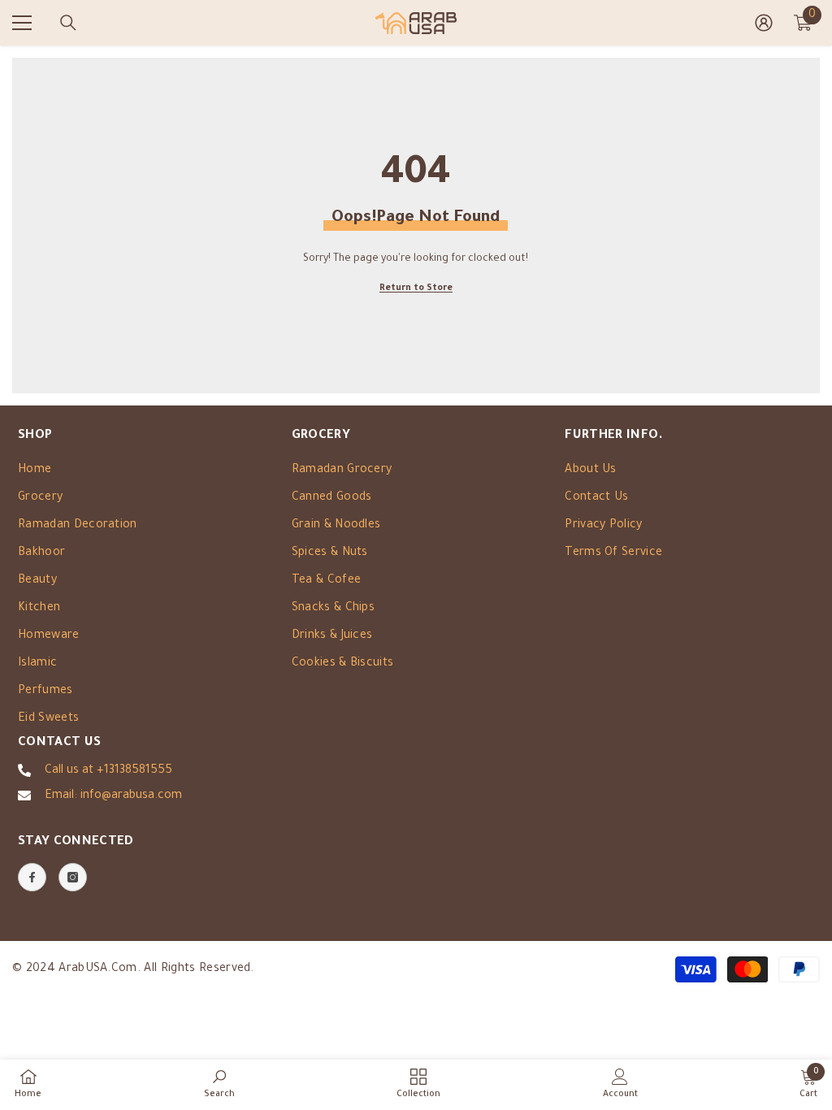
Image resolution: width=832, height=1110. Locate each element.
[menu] (22, 23)
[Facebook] (32, 877)
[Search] (68, 23)
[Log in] (763, 22)
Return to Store (416, 288)
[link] (219, 1084)
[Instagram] (72, 877)
